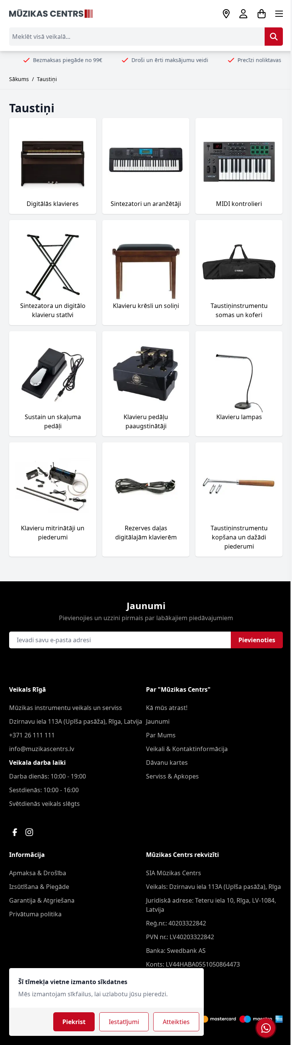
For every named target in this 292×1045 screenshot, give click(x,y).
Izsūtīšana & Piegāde (39, 886)
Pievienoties (256, 640)
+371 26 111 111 (32, 735)
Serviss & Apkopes (172, 776)
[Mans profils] (243, 13)
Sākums (19, 79)
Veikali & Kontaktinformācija (187, 749)
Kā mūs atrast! (166, 708)
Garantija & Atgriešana (42, 900)
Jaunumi (158, 721)
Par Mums (161, 735)
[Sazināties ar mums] (265, 1027)
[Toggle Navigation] (279, 13)
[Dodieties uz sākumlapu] (51, 13)
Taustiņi (47, 79)
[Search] (274, 36)
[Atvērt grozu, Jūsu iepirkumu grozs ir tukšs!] (261, 13)
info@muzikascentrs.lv (41, 749)
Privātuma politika (35, 914)
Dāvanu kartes (167, 762)
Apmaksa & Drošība (37, 873)
